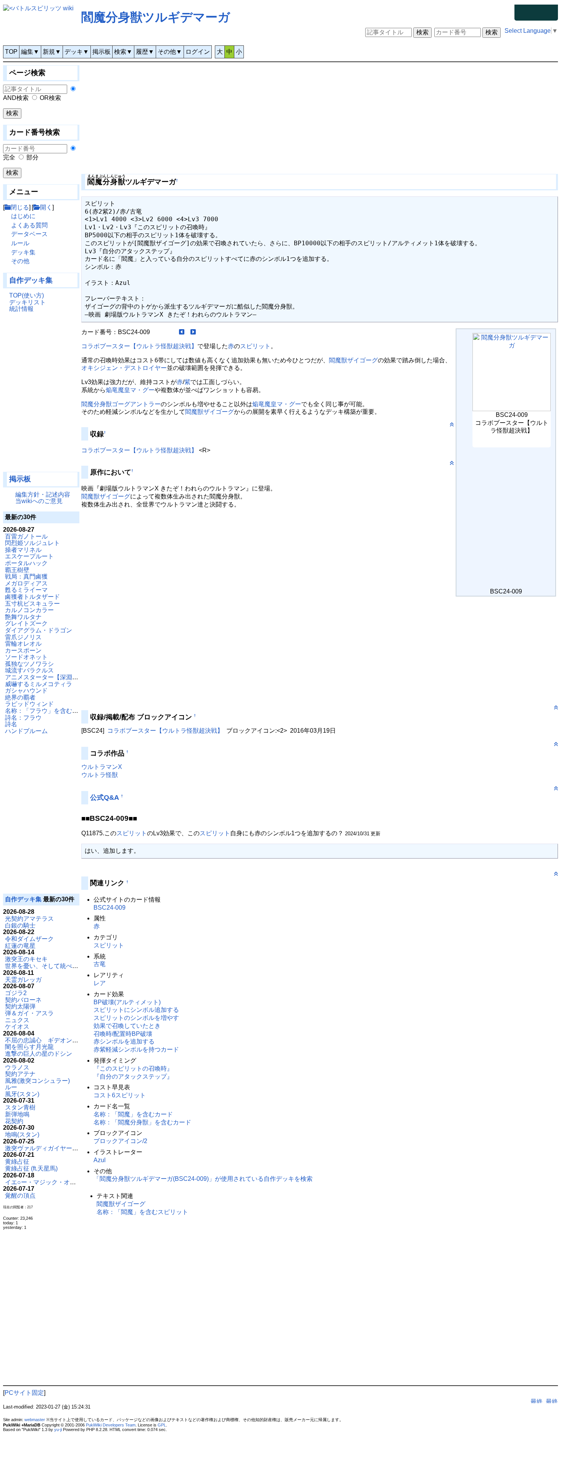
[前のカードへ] (181, 332)
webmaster (34, 1419)
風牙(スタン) (22, 1094)
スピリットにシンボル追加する (136, 1010)
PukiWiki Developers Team (110, 1425)
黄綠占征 (17, 1161)
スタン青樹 (20, 1107)
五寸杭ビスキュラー (32, 603)
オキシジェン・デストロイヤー (124, 368)
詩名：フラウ (23, 717)
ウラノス (17, 1067)
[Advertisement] (41, 395)
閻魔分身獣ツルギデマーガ (155, 17)
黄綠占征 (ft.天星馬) (31, 1168)
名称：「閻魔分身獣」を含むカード (142, 1122)
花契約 (14, 1121)
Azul (100, 1160)
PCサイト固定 (24, 1392)
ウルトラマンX (101, 767)
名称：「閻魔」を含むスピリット (142, 1212)
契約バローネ (23, 1000)
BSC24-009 (110, 907)
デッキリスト (27, 302)
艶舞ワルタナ (23, 617)
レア (100, 983)
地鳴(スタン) (22, 1134)
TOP (11, 51)
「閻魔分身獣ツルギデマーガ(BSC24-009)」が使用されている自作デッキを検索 (203, 1179)
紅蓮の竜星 (20, 945)
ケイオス (17, 1026)
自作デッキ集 (31, 280)
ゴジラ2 (16, 993)
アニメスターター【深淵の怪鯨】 (51, 677)
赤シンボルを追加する (124, 1041)
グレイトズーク (26, 623)
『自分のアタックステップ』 (133, 1076)
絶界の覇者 (20, 697)
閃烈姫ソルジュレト (32, 543)
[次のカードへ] (193, 332)
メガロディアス (26, 583)
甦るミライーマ (26, 590)
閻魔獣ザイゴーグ (353, 360)
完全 (9, 157)
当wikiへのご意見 (39, 501)
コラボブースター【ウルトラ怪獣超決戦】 (139, 346)
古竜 (100, 964)
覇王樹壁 (17, 570)
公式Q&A (104, 797)
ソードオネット (26, 657)
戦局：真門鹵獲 (26, 576)
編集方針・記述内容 (42, 494)
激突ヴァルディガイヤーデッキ (47, 1148)
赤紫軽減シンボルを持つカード (136, 1049)
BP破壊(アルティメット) (127, 1002)
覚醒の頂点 (20, 1195)
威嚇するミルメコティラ (38, 684)
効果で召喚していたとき (127, 1026)
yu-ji (58, 1429)
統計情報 (21, 309)
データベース (29, 234)
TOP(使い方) (26, 295)
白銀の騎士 (20, 925)
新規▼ (52, 51)
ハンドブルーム (26, 731)
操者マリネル (23, 550)
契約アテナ (20, 1074)
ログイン (197, 51)
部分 (32, 157)
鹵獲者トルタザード (32, 596)
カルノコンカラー (29, 610)
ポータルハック (26, 563)
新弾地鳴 (17, 1114)
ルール (20, 243)
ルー (11, 1087)
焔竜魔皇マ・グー (130, 390)
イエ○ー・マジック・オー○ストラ (51, 1182)
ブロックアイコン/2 (120, 1141)
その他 (20, 261)
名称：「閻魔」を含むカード (133, 1114)
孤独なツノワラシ (29, 664)
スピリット (255, 346)
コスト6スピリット (120, 1095)
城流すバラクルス (29, 670)
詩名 (11, 724)
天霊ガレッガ (23, 979)
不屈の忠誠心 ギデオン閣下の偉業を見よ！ (66, 1040)
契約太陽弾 (20, 1006)
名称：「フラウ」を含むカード (47, 711)
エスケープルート (29, 556)
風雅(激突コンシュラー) (37, 1080)
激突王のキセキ (26, 959)
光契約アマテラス (29, 918)
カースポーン (23, 650)
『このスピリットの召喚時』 (133, 1068)
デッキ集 (23, 252)
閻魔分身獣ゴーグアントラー (121, 404)
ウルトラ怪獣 (99, 775)
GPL (162, 1425)
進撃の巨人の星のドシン (38, 1053)
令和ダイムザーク (29, 939)
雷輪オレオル (23, 643)
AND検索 (16, 98)
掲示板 (101, 51)
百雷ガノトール (26, 536)
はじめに (23, 216)
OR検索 (50, 98)
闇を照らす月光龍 (29, 1047)
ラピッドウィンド (29, 704)
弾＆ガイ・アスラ (29, 1013)
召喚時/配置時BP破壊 (123, 1034)
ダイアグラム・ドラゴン (38, 630)
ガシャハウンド (26, 690)
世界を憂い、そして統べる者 (44, 966)
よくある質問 (29, 225)
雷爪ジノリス (23, 637)
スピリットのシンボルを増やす (136, 1018)
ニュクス (17, 1020)
